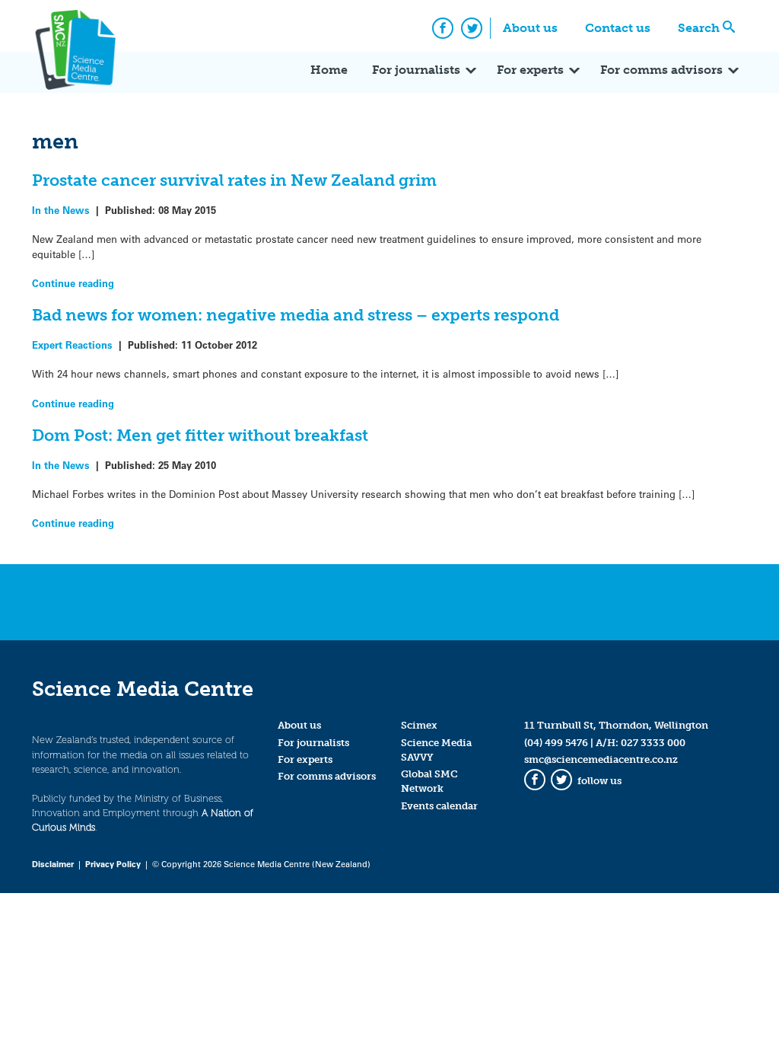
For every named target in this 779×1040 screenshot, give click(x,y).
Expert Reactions (72, 344)
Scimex (419, 725)
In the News (61, 209)
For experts (530, 69)
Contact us (617, 28)
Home (329, 69)
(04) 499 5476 (556, 742)
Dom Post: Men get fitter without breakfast (200, 435)
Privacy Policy (113, 863)
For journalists (416, 69)
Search (699, 28)
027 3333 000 (653, 742)
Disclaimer (53, 863)
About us (530, 28)
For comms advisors (661, 69)
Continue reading (73, 282)
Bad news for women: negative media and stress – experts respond (295, 314)
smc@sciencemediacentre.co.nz (601, 759)
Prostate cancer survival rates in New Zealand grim (234, 180)
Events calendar (439, 806)
